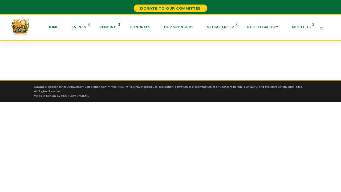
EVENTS (79, 27)
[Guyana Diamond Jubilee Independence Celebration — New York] (20, 26)
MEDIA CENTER (220, 27)
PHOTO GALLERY (262, 27)
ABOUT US (301, 27)
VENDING (107, 27)
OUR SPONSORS (178, 27)
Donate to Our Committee (170, 8)
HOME (52, 27)
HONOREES (140, 27)
